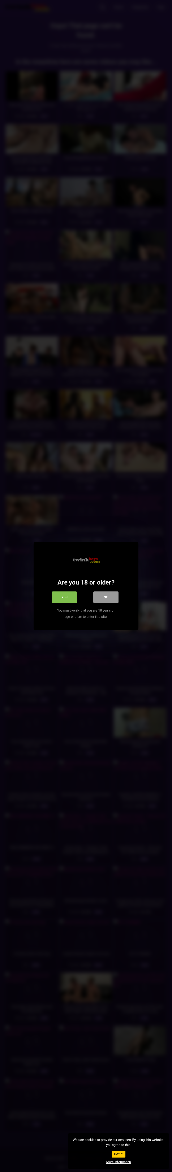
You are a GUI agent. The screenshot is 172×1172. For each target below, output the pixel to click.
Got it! (118, 1154)
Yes (64, 597)
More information (118, 1162)
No (106, 597)
